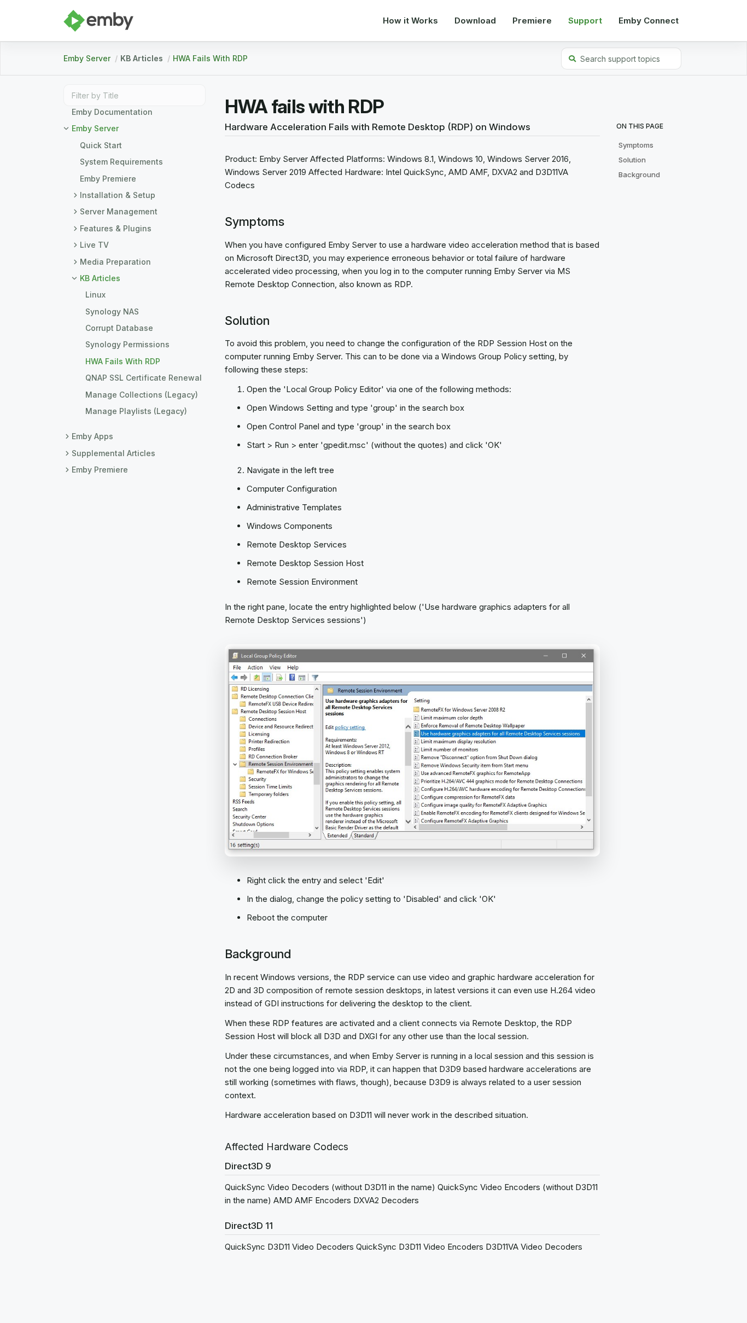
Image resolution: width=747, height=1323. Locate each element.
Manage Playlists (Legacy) (136, 411)
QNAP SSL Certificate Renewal (143, 377)
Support (585, 20)
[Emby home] (98, 20)
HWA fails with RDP (210, 58)
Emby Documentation (112, 111)
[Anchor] (220, 127)
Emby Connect (648, 20)
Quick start (101, 145)
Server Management (118, 211)
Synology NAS (112, 311)
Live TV (94, 244)
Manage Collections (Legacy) (141, 394)
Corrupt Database (119, 328)
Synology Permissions (127, 344)
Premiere (532, 20)
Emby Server (86, 58)
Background (639, 174)
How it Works (410, 20)
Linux (95, 294)
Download (475, 20)
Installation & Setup (117, 195)
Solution (632, 159)
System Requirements (121, 161)
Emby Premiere (108, 178)
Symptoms (635, 145)
